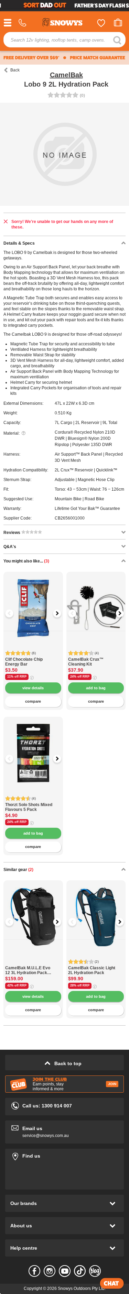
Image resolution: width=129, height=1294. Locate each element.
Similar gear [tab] (18, 869)
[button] (13, 613)
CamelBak (66, 75)
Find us (64, 1155)
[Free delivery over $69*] (31, 58)
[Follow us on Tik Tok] (80, 1271)
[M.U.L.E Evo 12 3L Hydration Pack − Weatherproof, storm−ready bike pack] (33, 962)
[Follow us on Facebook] (34, 1271)
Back (15, 70)
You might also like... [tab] (26, 561)
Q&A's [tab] (9, 546)
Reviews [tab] (12, 532)
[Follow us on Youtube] (65, 1271)
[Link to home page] (64, 23)
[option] (33, 601)
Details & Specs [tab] (19, 243)
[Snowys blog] (95, 1271)
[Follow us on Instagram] (49, 1271)
